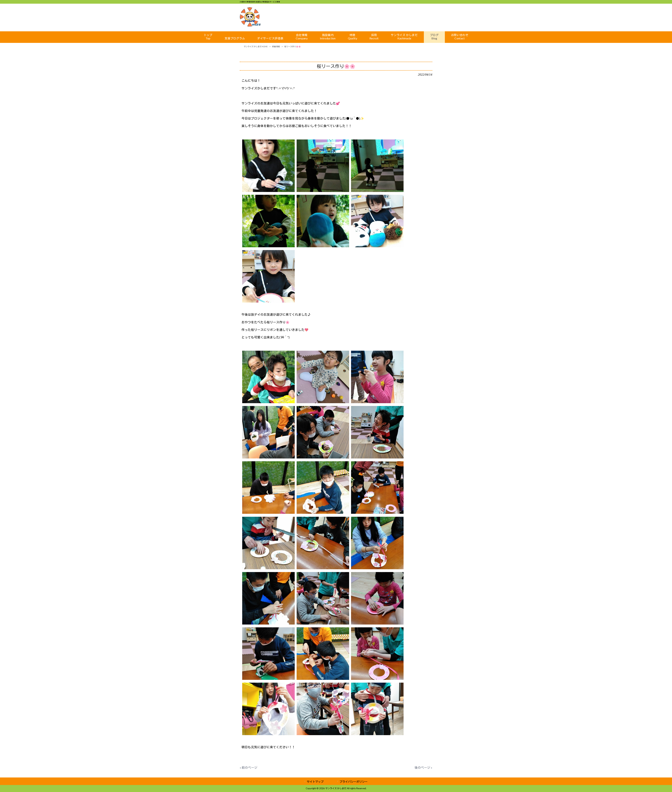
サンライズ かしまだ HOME (256, 46)
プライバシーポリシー (354, 781)
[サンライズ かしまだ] (250, 25)
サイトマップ (315, 781)
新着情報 (276, 46)
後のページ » (423, 767)
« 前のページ (248, 767)
